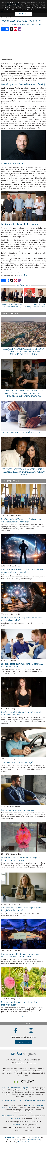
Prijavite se (23, 1042)
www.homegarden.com (14, 1127)
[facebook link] (15, 1030)
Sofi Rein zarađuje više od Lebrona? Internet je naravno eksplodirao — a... (22, 713)
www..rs (21, 1116)
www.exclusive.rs (33, 1122)
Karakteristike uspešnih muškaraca (17, 810)
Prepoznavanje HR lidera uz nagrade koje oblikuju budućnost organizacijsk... (20, 955)
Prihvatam (23, 14)
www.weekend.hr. (23, 275)
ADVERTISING (16, 1100)
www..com (36, 1116)
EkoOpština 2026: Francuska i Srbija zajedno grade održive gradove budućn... (21, 520)
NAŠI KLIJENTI (29, 1100)
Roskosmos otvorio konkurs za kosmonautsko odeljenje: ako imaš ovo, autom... (22, 570)
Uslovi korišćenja (33, 1140)
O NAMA (5, 1100)
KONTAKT (41, 1100)
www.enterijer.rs (29, 1125)
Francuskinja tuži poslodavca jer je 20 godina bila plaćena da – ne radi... (21, 909)
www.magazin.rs (30, 1119)
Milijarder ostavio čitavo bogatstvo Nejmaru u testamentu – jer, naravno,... (21, 858)
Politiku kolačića (30, 9)
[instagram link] (31, 1030)
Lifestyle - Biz (15, 516)
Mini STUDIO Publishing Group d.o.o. (16, 1088)
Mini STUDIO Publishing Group (29, 1142)
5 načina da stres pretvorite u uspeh (17, 762)
